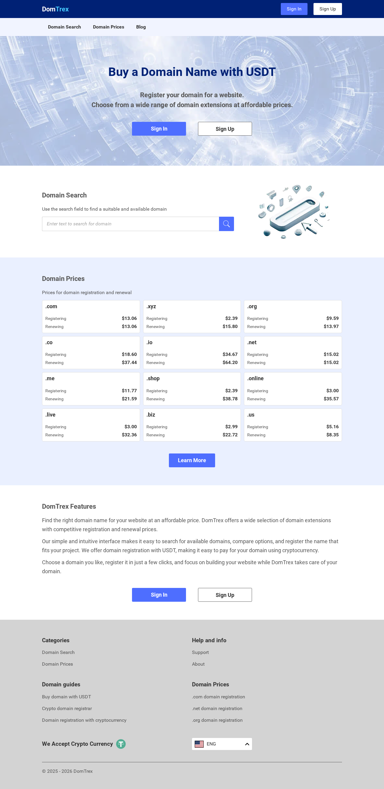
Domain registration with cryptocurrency (84, 720)
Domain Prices (108, 27)
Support (200, 652)
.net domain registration (217, 708)
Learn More (192, 460)
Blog (141, 27)
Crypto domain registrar (67, 708)
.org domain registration (217, 720)
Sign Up (328, 9)
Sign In (294, 9)
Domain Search (64, 27)
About (198, 664)
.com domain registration (218, 697)
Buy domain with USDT (66, 697)
